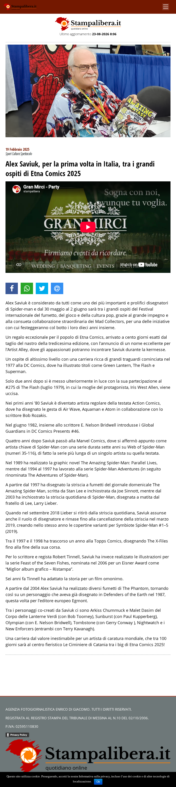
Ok (98, 781)
